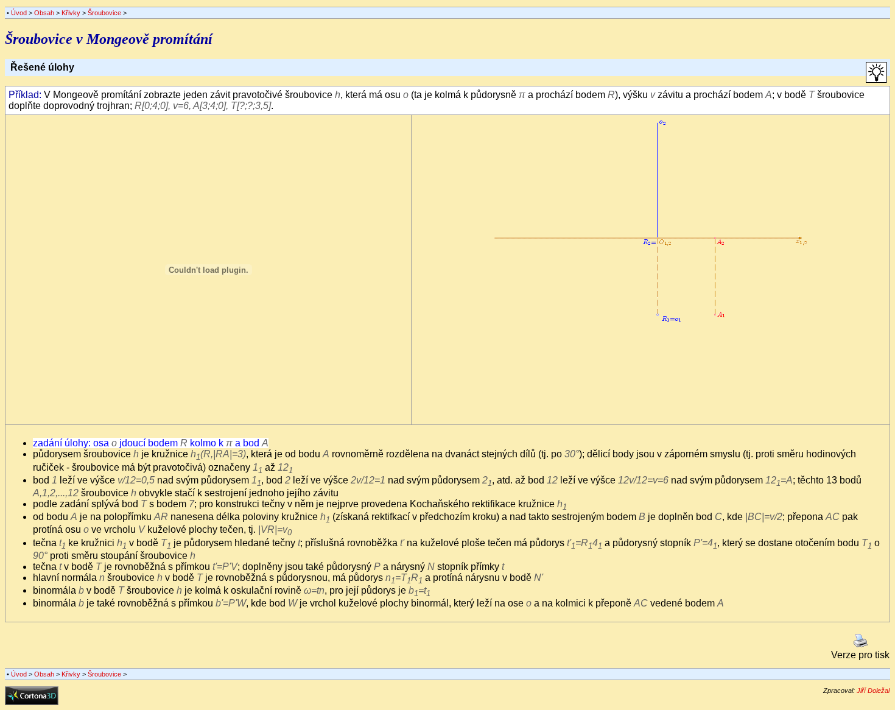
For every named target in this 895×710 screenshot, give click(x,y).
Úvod (19, 12)
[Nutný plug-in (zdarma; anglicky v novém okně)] (31, 702)
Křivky (70, 12)
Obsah (44, 12)
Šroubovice (104, 12)
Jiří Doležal (873, 690)
